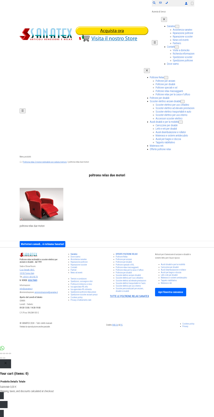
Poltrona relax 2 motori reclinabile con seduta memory (45, 162)
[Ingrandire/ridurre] (10, 353)
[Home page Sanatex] (20, 162)
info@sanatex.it (26, 289)
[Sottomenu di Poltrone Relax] (166, 77)
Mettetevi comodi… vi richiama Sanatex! (42, 244)
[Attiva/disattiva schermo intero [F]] (7, 353)
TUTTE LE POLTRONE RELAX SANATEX (129, 296)
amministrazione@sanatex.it (46, 292)
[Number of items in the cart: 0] (192, 3)
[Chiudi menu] (164, 19)
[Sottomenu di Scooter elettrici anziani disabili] (183, 101)
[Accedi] (186, 3)
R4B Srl (115, 325)
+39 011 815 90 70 (30, 277)
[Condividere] (4, 353)
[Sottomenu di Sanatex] (177, 26)
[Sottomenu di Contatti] (177, 47)
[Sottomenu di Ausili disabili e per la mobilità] (181, 122)
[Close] (5, 363)
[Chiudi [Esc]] (1, 353)
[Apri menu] (155, 42)
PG (121, 325)
